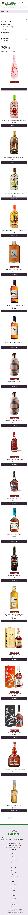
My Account (14, 870)
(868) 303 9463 (16, 843)
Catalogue (14, 900)
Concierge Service (14, 902)
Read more (14, 89)
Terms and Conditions (14, 886)
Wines (14, 858)
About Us (14, 898)
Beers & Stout (14, 860)
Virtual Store (14, 904)
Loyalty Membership (14, 876)
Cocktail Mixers (8, 27)
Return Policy (14, 888)
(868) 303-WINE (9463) (16, 845)
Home (2, 11)
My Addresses (14, 874)
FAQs (14, 890)
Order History (14, 872)
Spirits (5, 29)
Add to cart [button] (14, 125)
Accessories (14, 862)
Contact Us (14, 906)
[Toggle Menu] (3, 3)
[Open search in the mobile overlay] (14, 7)
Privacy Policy (14, 884)
